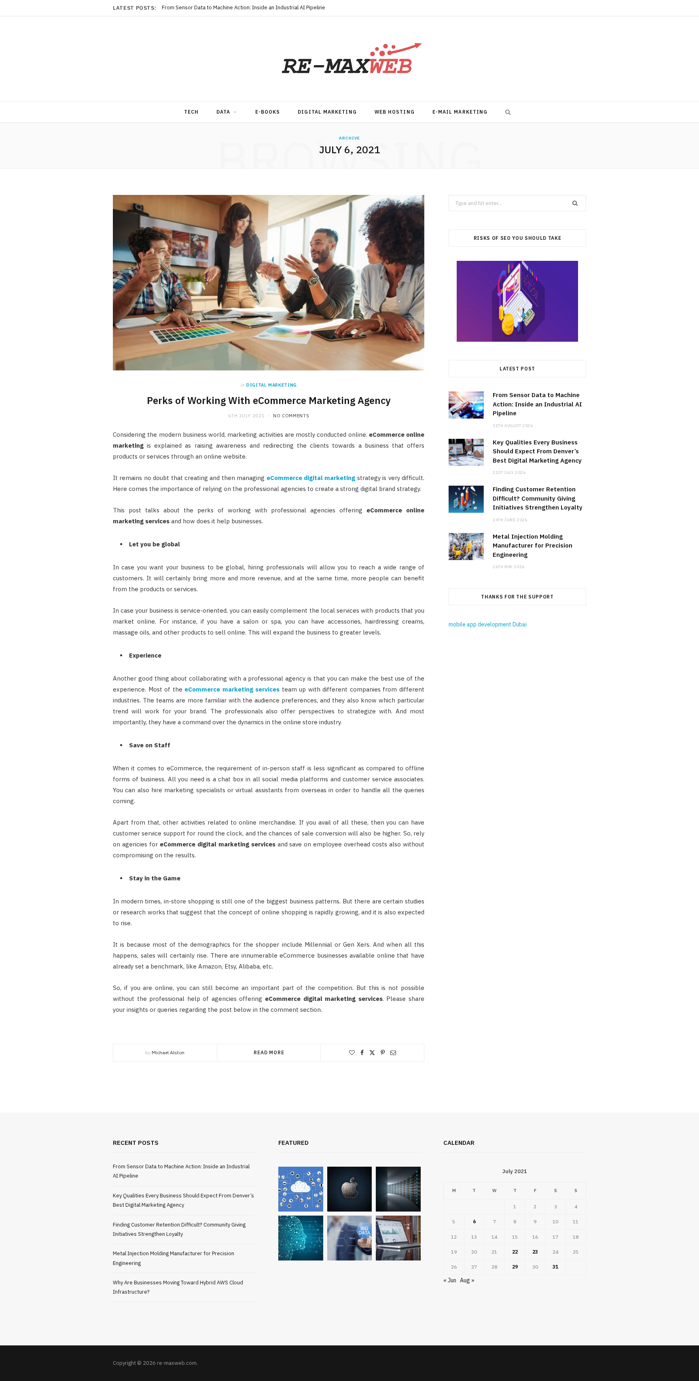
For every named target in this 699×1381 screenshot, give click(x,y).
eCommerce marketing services (232, 689)
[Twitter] (372, 1052)
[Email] (393, 1052)
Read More (269, 1052)
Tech (191, 112)
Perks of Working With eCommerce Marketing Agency (269, 400)
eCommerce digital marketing (311, 478)
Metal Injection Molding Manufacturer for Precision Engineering (532, 545)
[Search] (506, 112)
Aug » (467, 1280)
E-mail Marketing (459, 112)
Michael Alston (168, 1052)
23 (535, 1252)
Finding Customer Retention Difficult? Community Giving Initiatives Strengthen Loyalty (537, 498)
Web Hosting (395, 112)
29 (515, 1267)
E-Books (267, 112)
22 (515, 1252)
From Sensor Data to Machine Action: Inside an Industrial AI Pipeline (537, 404)
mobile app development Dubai (488, 624)
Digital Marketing (327, 112)
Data (223, 112)
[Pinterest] (383, 1052)
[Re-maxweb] (349, 58)
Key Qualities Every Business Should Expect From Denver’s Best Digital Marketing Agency (265, 7)
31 (555, 1267)
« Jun (449, 1280)
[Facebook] (362, 1052)
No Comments (291, 416)
